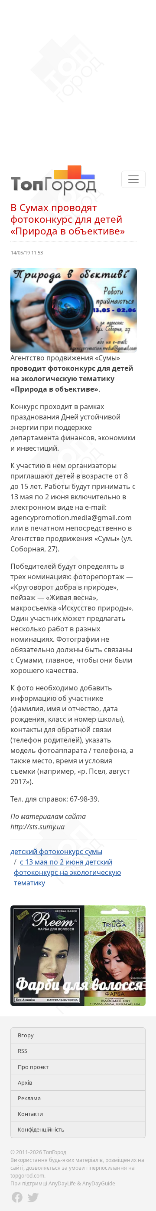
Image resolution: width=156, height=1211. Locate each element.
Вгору (26, 1035)
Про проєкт (33, 1067)
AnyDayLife (62, 1183)
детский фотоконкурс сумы (56, 851)
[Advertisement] (78, 78)
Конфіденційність (41, 1129)
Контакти (30, 1114)
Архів (25, 1082)
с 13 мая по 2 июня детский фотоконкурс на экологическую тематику (67, 872)
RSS (22, 1051)
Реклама (29, 1098)
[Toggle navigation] (133, 179)
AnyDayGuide (98, 1183)
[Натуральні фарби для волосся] (78, 955)
